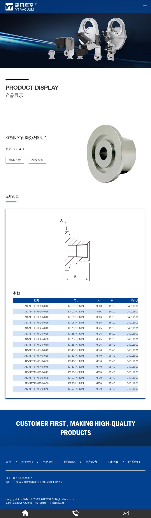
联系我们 (134, 462)
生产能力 (91, 462)
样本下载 (15, 160)
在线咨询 (37, 160)
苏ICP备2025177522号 (19, 503)
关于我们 (27, 462)
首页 (8, 462)
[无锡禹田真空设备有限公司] (25, 7)
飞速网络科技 (56, 503)
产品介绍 (48, 462)
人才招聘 (113, 462)
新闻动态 (70, 462)
